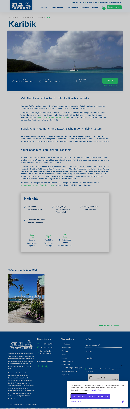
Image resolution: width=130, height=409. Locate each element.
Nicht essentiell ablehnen (98, 396)
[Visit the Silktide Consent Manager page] (122, 401)
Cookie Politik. (97, 390)
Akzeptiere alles (78, 396)
